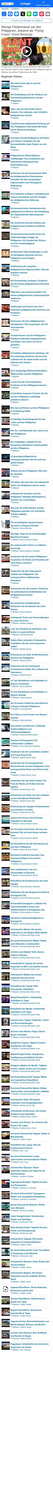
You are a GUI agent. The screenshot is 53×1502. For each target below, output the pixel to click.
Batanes (31, 1176)
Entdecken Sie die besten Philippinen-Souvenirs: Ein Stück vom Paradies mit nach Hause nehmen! (29, 559)
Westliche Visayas (25, 649)
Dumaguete (36, 550)
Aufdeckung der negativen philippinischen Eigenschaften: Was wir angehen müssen (30, 269)
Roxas (34, 757)
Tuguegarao (32, 1187)
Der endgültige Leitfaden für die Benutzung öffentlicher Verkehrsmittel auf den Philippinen (29, 445)
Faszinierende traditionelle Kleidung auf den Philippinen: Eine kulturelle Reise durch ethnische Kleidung (30, 126)
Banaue (28, 1267)
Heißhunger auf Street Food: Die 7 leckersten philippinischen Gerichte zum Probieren (30, 309)
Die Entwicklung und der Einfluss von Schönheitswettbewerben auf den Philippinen (29, 97)
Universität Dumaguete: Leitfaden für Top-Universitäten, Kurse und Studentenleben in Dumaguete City (28, 906)
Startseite (4, 8)
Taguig (38, 969)
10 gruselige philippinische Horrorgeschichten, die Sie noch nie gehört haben (28, 459)
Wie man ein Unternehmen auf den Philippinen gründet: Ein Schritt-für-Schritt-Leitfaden (28, 511)
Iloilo (33, 789)
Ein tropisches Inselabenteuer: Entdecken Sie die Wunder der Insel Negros (28, 606)
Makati (38, 946)
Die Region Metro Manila (27, 935)
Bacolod (35, 539)
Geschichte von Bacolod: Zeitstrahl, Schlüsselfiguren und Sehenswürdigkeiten (28, 729)
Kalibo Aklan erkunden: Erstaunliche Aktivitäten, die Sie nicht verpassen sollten (28, 643)
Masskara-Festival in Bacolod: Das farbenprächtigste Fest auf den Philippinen (27, 858)
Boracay (34, 1116)
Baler (31, 1233)
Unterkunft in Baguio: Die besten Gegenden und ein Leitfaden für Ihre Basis (28, 1276)
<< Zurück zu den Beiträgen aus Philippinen (26, 21)
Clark (31, 1256)
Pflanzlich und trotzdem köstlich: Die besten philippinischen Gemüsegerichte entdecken (30, 295)
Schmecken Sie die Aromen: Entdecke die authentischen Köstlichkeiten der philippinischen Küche (29, 591)
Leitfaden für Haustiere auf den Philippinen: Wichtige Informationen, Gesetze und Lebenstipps (28, 496)
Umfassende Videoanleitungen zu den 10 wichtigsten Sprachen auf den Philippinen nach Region (29, 255)
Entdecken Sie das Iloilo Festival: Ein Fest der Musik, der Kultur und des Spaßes (28, 784)
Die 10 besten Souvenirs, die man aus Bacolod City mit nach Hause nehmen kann (29, 832)
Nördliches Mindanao (26, 623)
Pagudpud (27, 1349)
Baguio (28, 1281)
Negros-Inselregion (26, 528)
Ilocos (22, 1150)
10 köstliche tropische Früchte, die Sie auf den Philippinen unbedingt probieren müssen (29, 396)
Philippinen (15, 8)
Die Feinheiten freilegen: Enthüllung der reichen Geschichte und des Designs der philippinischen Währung (30, 197)
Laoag (26, 1150)
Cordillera (23, 1139)
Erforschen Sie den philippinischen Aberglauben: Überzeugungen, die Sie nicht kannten (29, 324)
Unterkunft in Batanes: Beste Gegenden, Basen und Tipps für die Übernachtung (28, 1170)
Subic (31, 1222)
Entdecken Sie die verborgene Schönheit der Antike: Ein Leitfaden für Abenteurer (29, 669)
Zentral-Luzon (24, 1222)
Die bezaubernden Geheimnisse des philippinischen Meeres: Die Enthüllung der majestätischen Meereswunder (30, 211)
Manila (38, 935)
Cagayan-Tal (24, 1176)
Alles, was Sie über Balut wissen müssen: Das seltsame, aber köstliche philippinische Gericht (29, 112)
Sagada (28, 1139)
